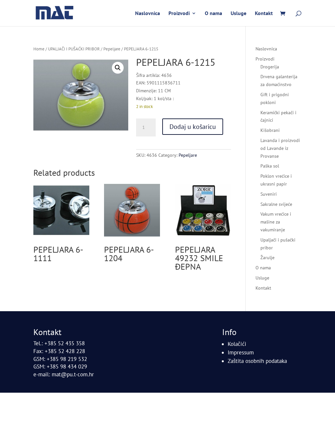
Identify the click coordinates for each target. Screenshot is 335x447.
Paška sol (269, 166)
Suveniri (268, 194)
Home (38, 49)
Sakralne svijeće (276, 204)
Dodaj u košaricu (192, 126)
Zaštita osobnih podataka (257, 361)
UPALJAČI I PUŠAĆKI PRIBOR (74, 49)
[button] (118, 68)
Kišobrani (270, 130)
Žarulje (267, 257)
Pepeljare (111, 49)
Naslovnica (147, 13)
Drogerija (269, 67)
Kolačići (237, 344)
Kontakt (264, 13)
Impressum (241, 352)
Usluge (238, 13)
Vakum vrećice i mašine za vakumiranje (275, 222)
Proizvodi (179, 13)
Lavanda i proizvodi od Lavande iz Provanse (280, 148)
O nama (213, 13)
